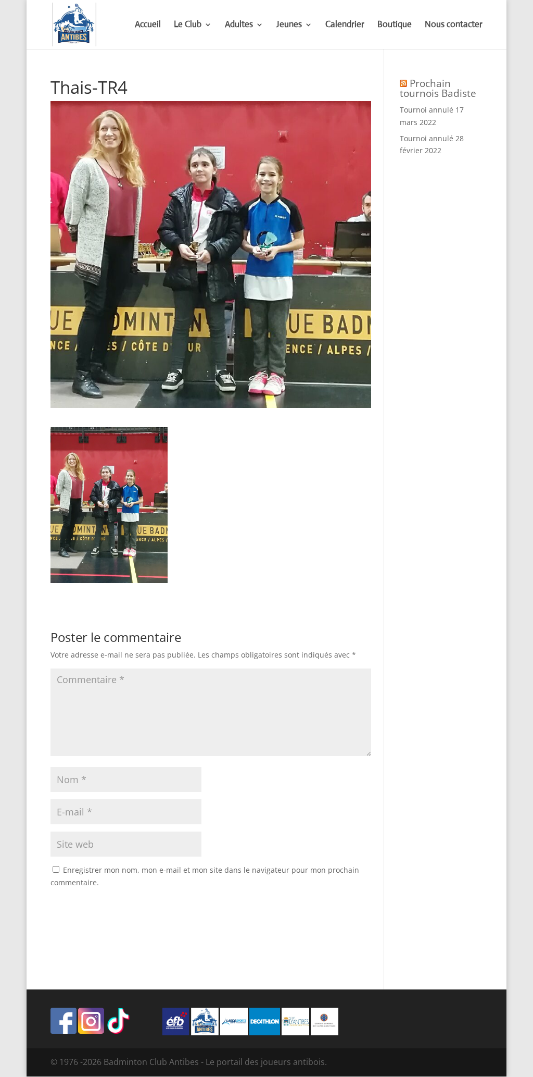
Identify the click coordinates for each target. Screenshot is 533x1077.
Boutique (394, 25)
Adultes (239, 25)
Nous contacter (454, 25)
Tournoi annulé (426, 110)
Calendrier (344, 25)
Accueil (148, 25)
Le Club (187, 25)
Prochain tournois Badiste (438, 88)
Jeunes (289, 25)
